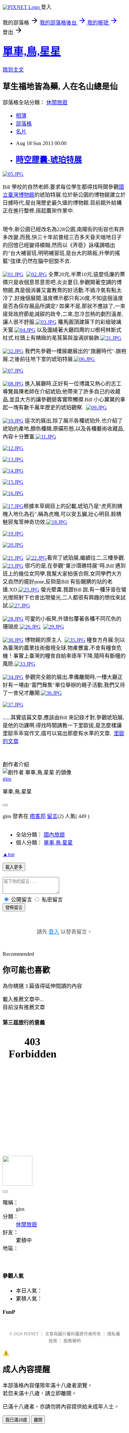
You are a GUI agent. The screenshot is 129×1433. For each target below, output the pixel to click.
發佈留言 (13, 907)
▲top (9, 854)
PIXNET (31, 1333)
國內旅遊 (54, 835)
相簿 (21, 116)
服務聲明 (72, 1340)
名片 (21, 131)
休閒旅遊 (56, 102)
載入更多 (13, 867)
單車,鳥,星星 (32, 51)
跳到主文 (13, 70)
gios (7, 779)
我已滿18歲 (16, 1419)
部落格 (24, 124)
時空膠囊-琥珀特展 (49, 159)
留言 (52, 816)
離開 (38, 1419)
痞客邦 (38, 816)
